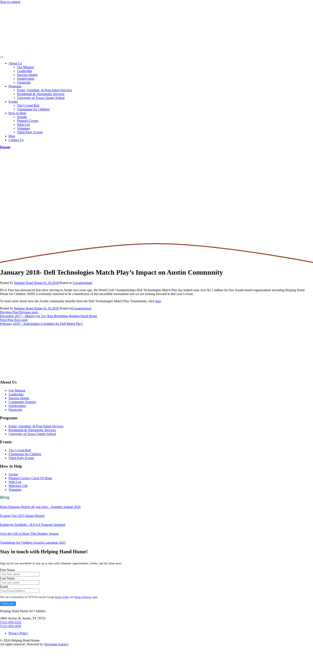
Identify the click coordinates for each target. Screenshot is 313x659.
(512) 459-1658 (10, 626)
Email (4, 586)
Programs (15, 86)
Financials (24, 82)
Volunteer (23, 128)
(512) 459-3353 (10, 622)
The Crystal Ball (28, 105)
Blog (12, 136)
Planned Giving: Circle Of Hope (30, 478)
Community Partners (22, 402)
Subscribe (8, 603)
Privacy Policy (62, 597)
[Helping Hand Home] (156, 29)
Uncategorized (82, 283)
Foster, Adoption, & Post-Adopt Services (44, 90)
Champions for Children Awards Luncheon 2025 (33, 542)
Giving (13, 474)
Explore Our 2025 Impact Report (22, 516)
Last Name (7, 578)
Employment (25, 78)
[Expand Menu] (1, 57)
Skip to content (10, 2)
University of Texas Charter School (41, 98)
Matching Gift (18, 486)
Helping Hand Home (28, 283)
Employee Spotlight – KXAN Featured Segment (32, 524)
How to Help (17, 113)
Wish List (23, 124)
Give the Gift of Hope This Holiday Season (29, 533)
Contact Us (16, 140)
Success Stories (27, 75)
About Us (15, 63)
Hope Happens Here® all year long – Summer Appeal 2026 (40, 507)
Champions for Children (33, 109)
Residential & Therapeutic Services (40, 94)
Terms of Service (83, 597)
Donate (22, 117)
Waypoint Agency (56, 644)
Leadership (24, 71)
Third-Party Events (30, 132)
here (158, 301)
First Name (7, 570)
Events (13, 101)
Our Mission (25, 67)
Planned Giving (27, 121)
